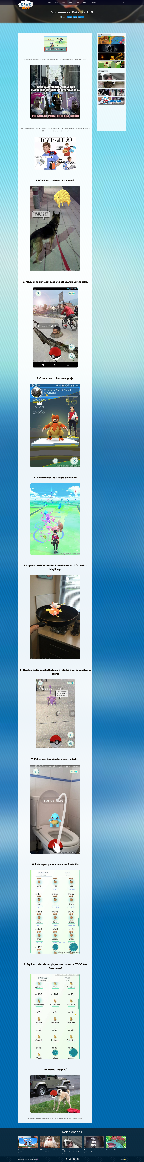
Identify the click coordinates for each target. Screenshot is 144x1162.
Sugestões (93, 2)
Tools (70, 2)
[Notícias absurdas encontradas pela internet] (94, 1142)
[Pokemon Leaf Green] (116, 1142)
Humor (70, 17)
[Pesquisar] (123, 2)
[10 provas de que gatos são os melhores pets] (50, 1142)
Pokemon (80, 17)
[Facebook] (70, 1159)
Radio (84, 2)
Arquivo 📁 (122, 1159)
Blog (56, 2)
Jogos (63, 2)
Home (49, 2)
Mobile (75, 17)
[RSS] (77, 1159)
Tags (78, 2)
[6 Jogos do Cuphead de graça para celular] (28, 1142)
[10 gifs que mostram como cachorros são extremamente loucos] (72, 1142)
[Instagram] (74, 1159)
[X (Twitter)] (66, 1159)
